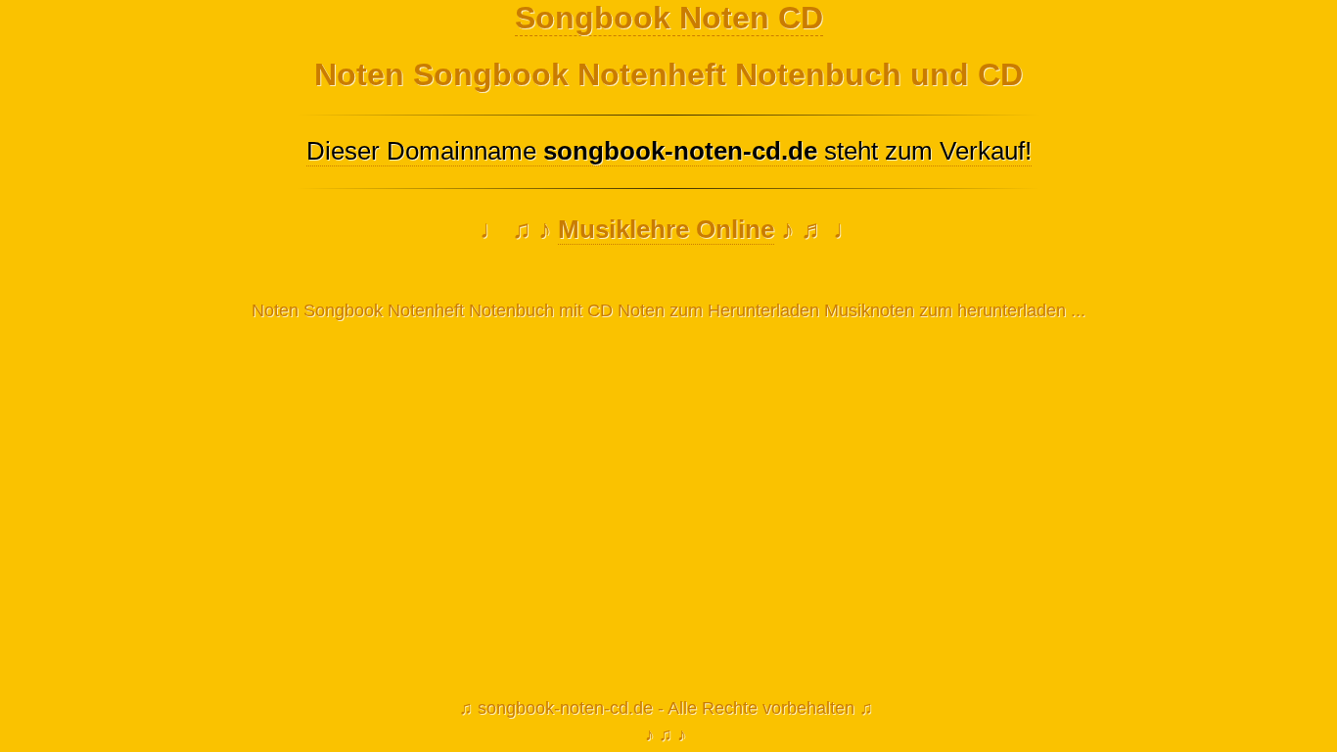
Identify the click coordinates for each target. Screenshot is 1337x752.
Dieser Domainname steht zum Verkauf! (669, 150)
